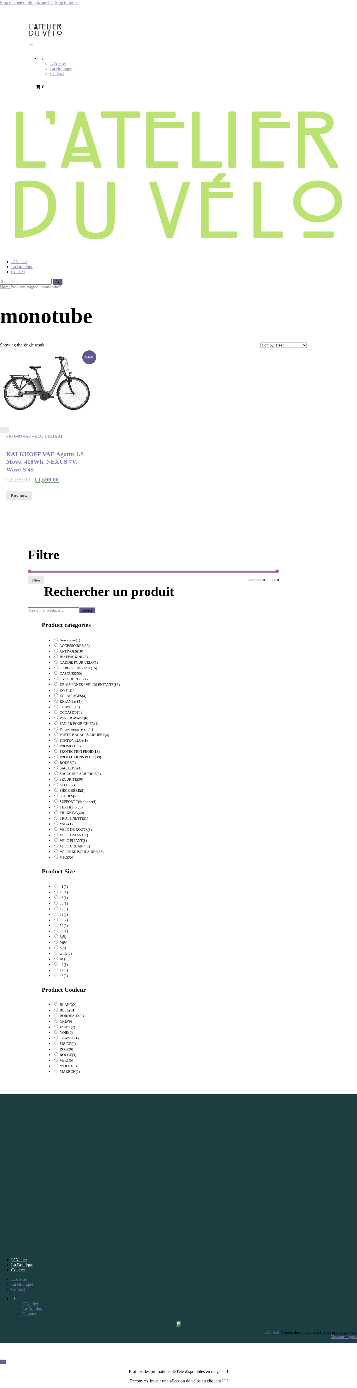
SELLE (67, 785)
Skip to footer (67, 2)
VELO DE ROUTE (76, 829)
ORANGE (69, 1038)
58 (64, 931)
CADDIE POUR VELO (79, 662)
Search (87, 610)
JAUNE (67, 1027)
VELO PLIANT (73, 841)
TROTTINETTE (74, 818)
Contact (18, 1269)
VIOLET (68, 1066)
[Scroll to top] (3, 1362)
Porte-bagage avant (76, 729)
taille (66, 953)
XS (64, 959)
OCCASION (71, 712)
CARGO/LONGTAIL (78, 668)
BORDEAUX (72, 1016)
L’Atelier (19, 1259)
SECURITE (71, 779)
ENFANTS (70, 701)
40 (64, 964)
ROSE (66, 1049)
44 (64, 970)
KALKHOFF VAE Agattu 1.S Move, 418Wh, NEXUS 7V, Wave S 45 (45, 462)
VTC (66, 857)
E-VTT (67, 690)
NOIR (66, 1032)
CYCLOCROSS (74, 679)
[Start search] (57, 282)
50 (64, 903)
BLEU (67, 1010)
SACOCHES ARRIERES (80, 774)
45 (64, 892)
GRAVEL (70, 707)
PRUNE (68, 1044)
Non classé (70, 640)
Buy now (19, 495)
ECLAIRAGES (73, 696)
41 (64, 886)
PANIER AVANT (74, 718)
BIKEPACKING (74, 657)
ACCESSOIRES (74, 646)
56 (64, 925)
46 (64, 898)
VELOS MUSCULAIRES (81, 852)
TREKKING (72, 813)
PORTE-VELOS (74, 740)
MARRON (70, 1071)
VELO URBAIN (46, 436)
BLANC (68, 1005)
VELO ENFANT (74, 835)
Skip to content (13, 2)
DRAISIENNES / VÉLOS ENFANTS (90, 685)
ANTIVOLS (71, 651)
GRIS (66, 1021)
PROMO (14, 436)
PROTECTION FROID (80, 751)
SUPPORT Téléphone (78, 802)
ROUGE (68, 1055)
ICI (225, 1381)
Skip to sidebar (41, 2)
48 (64, 976)
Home (5, 287)
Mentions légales (344, 1337)
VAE (26, 436)
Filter (36, 580)
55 (64, 920)
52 (64, 909)
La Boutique (22, 1264)
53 (64, 914)
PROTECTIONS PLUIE (80, 757)
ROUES (68, 763)
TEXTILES (71, 807)
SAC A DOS (70, 768)
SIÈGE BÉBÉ (72, 790)
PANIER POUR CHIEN (79, 724)
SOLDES (68, 796)
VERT (66, 1060)
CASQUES (71, 673)
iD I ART (272, 1332)
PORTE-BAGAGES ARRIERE (84, 735)
